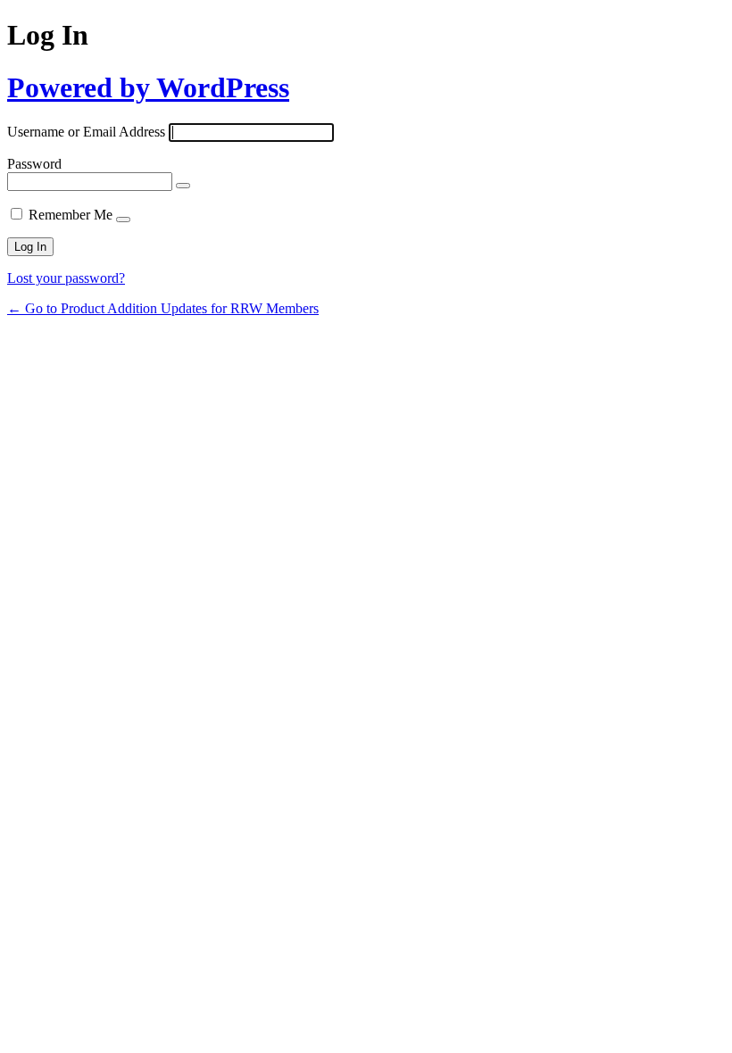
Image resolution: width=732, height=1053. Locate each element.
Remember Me (70, 214)
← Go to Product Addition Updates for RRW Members (163, 308)
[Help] (123, 219)
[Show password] (183, 185)
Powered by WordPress (148, 87)
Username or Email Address (86, 131)
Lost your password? (66, 278)
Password (34, 163)
